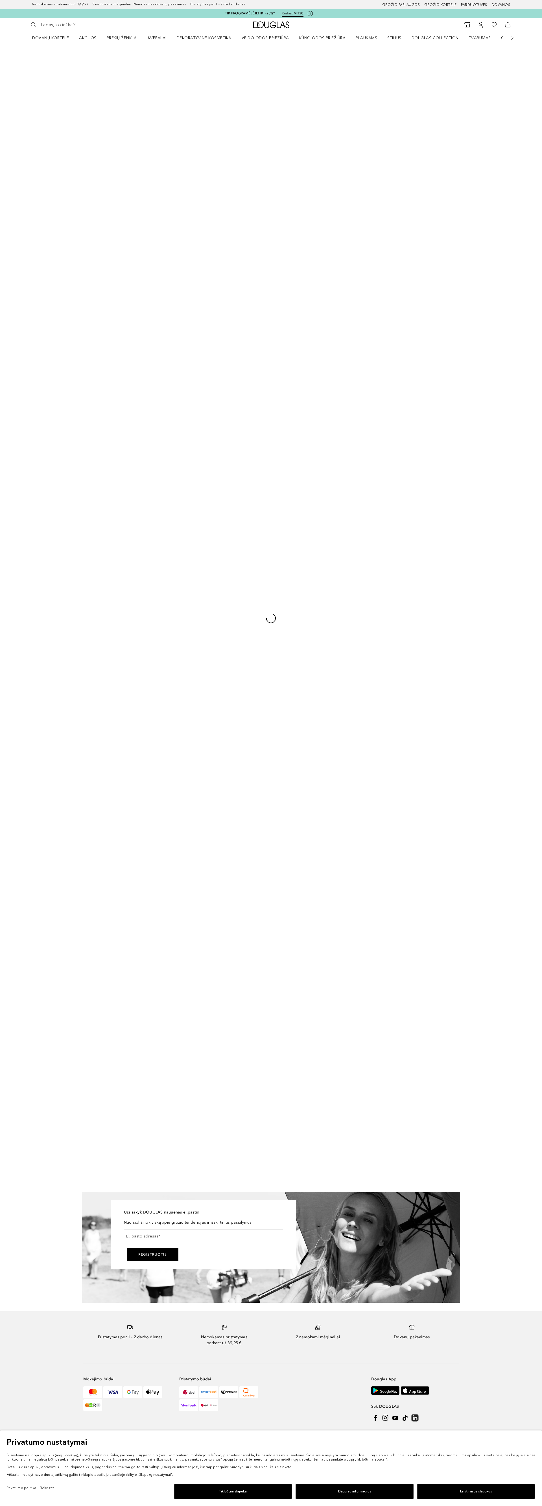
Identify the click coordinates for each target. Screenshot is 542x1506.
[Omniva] (248, 645)
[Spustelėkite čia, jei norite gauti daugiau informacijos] (310, 13)
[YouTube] (395, 671)
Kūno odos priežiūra (322, 38)
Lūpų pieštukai (251, 995)
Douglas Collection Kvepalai (264, 950)
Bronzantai (248, 959)
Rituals (93, 823)
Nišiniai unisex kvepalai (259, 968)
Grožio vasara (401, 823)
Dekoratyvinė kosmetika (204, 38)
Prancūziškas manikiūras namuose (344, 954)
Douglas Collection (435, 38)
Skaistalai (364, 64)
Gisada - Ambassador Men (188, 916)
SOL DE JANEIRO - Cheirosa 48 (192, 823)
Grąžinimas (93, 710)
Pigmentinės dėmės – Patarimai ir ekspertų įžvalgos (343, 864)
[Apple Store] (415, 643)
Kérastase (97, 932)
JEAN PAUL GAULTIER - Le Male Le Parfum (194, 864)
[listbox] (393, 126)
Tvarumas (480, 38)
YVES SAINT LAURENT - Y (186, 898)
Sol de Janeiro (101, 850)
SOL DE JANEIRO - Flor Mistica (191, 1007)
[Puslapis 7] (39, 172)
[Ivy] (92, 658)
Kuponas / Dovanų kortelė (262, 941)
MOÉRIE (95, 986)
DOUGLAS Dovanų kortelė (412, 950)
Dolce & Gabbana (104, 896)
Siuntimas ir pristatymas (105, 724)
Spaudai (282, 717)
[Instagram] (385, 671)
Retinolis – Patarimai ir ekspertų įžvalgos (341, 849)
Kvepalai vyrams (253, 878)
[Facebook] (375, 671)
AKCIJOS (88, 38)
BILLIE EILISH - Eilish (180, 875)
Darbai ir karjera (290, 710)
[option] (282, 107)
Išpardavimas (250, 832)
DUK (87, 702)
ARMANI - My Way (179, 907)
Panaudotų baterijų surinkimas (207, 710)
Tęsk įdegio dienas (405, 859)
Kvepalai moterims (254, 841)
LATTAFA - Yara (177, 975)
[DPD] (188, 645)
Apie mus (284, 702)
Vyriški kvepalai (402, 850)
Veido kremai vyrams (257, 932)
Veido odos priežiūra (265, 38)
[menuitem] (54, 37)
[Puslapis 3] (39, 105)
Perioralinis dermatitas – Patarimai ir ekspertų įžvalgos (345, 995)
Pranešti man (393, 192)
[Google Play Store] (385, 643)
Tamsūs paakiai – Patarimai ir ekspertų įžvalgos (348, 1023)
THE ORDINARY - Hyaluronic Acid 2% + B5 (197, 987)
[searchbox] (82, 25)
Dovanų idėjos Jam (405, 941)
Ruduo (394, 905)
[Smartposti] (208, 645)
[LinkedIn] (415, 671)
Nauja (243, 859)
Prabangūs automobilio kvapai (341, 823)
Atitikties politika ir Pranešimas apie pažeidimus (223, 717)
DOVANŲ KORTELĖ (50, 38)
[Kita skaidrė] (508, 37)
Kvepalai (157, 38)
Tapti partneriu (288, 724)
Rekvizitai (137, 778)
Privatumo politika (104, 778)
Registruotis (152, 508)
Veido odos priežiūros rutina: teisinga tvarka (348, 906)
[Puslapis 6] (39, 156)
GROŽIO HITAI (401, 887)
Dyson (93, 832)
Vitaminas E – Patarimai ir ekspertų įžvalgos (344, 1009)
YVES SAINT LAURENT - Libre (189, 1016)
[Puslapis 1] (39, 71)
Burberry (96, 977)
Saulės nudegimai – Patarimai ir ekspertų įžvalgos (341, 966)
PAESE (93, 914)
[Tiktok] (405, 671)
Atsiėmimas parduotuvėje (411, 968)
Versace (95, 941)
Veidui (347, 64)
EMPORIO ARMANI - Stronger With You (195, 835)
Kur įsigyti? (393, 207)
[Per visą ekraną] (264, 325)
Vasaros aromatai (404, 832)
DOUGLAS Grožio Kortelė (411, 986)
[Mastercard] (92, 645)
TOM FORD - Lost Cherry (186, 998)
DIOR (92, 878)
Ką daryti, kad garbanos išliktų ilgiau (347, 931)
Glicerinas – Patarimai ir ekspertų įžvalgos (343, 878)
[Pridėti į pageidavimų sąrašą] (264, 65)
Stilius (394, 38)
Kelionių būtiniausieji (406, 869)
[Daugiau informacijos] (508, 229)
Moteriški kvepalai (404, 841)
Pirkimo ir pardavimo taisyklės (220, 778)
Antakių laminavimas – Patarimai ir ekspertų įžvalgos (344, 920)
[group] (40, 130)
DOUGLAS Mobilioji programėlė (417, 995)
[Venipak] (188, 658)
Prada (93, 968)
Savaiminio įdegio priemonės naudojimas (340, 1079)
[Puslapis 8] (39, 189)
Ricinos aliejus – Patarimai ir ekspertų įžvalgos (347, 835)
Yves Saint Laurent (105, 869)
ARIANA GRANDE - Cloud (186, 1025)
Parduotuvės (474, 5)
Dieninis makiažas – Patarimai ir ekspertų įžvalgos (341, 1065)
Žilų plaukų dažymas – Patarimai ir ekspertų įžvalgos (344, 1037)
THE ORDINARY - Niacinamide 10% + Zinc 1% (196, 928)
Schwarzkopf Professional (112, 995)
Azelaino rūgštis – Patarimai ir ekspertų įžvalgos (340, 1051)
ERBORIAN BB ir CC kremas (263, 986)
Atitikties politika (169, 778)
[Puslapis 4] (39, 122)
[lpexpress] (228, 645)
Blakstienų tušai (252, 905)
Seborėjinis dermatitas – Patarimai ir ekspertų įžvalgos (345, 980)
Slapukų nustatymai (274, 778)
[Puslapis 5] (39, 139)
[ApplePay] (152, 645)
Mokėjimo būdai (98, 717)
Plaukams (366, 38)
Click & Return (401, 977)
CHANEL (95, 887)
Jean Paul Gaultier (104, 905)
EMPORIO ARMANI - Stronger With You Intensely (195, 849)
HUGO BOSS (99, 923)
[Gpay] (132, 645)
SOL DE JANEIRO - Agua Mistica (192, 957)
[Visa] (112, 645)
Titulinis (283, 64)
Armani (94, 959)
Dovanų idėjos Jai (404, 932)
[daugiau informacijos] (489, 153)
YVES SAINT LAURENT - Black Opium (196, 966)
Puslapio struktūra (196, 702)
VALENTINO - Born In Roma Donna (195, 939)
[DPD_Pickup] (208, 658)
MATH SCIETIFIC (102, 859)
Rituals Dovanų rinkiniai (259, 896)
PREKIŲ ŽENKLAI (122, 38)
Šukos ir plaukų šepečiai (260, 914)
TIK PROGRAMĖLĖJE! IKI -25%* (250, 13)
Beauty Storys (401, 878)
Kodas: (292, 13)
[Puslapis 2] (39, 88)
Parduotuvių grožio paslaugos (416, 914)
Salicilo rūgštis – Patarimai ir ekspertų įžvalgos (347, 892)
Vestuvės (396, 896)
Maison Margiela (103, 950)
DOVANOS (501, 5)
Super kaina (249, 869)
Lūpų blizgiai (249, 923)
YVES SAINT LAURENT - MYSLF (191, 948)
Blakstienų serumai (255, 887)
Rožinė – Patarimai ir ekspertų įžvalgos (340, 943)
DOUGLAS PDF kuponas (410, 959)
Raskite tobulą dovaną (408, 923)
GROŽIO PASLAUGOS (401, 5)
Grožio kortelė (440, 5)
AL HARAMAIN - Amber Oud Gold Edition (194, 887)
